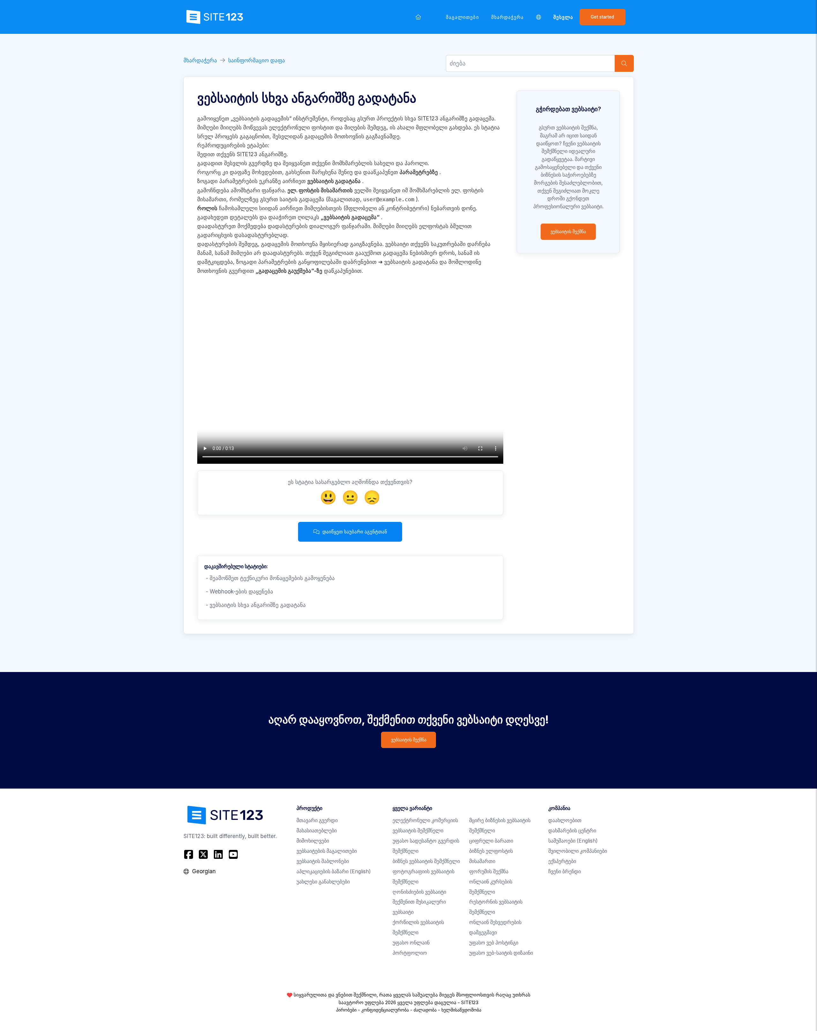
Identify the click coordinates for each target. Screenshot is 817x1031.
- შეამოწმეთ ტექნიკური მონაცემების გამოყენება (269, 578)
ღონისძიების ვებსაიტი (419, 892)
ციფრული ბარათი (491, 841)
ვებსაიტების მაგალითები (326, 851)
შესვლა (563, 17)
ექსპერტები (562, 861)
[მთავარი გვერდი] (418, 17)
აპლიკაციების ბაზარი (333, 871)
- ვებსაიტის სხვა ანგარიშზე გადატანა (255, 605)
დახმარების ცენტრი (572, 831)
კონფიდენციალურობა (385, 1009)
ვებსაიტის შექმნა (568, 231)
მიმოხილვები (312, 841)
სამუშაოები (573, 841)
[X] (203, 854)
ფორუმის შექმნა (488, 871)
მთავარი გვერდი (317, 820)
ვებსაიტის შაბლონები (322, 861)
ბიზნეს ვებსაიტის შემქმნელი (426, 861)
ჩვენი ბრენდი (564, 871)
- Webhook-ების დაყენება (238, 591)
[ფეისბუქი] (189, 854)
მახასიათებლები (316, 831)
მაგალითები (462, 17)
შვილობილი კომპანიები (577, 851)
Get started (602, 16)
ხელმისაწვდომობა (461, 1009)
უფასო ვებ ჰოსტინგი (493, 943)
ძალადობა (425, 1009)
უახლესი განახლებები (323, 882)
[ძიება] (624, 63)
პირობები (346, 1009)
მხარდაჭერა (507, 17)
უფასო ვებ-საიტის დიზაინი (501, 953)
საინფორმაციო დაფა (256, 60)
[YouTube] (233, 854)
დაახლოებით (564, 820)
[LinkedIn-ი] (218, 854)
